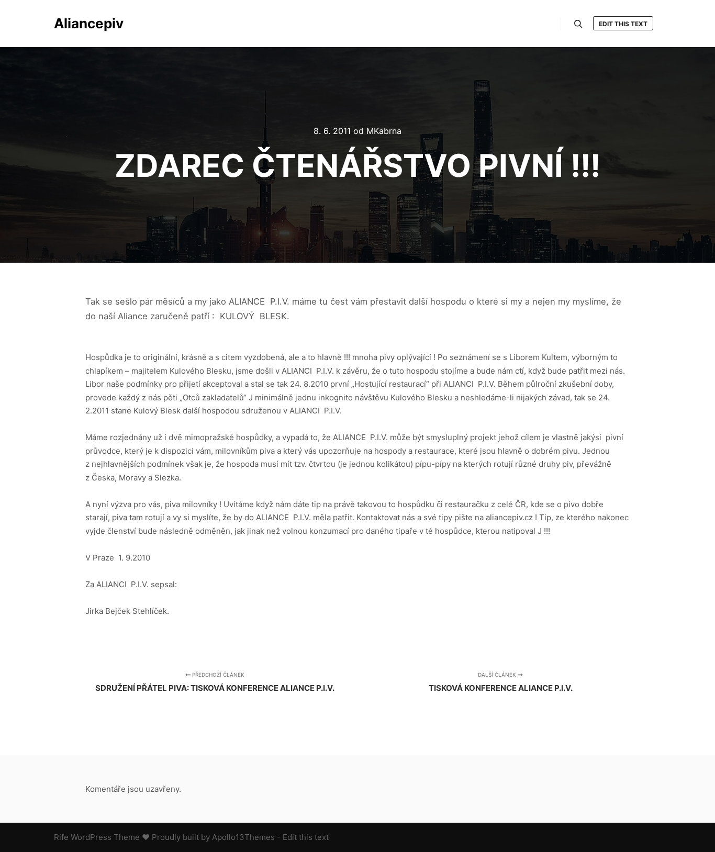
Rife (61, 837)
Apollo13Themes (243, 837)
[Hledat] (578, 24)
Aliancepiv (89, 23)
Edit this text (623, 24)
